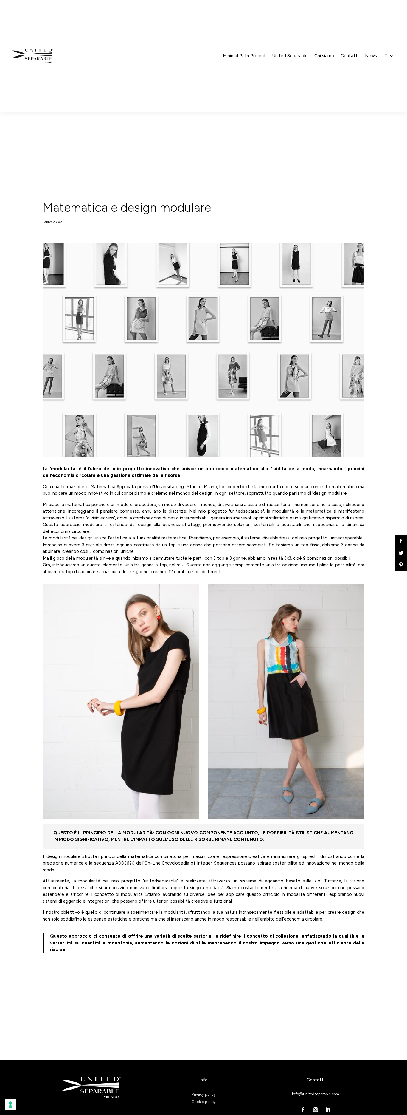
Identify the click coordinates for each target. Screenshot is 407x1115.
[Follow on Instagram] (315, 1109)
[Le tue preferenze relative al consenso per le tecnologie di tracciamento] (10, 1104)
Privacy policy (204, 1094)
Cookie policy (204, 1101)
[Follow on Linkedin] (328, 1109)
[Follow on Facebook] (303, 1109)
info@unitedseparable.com (315, 1094)
